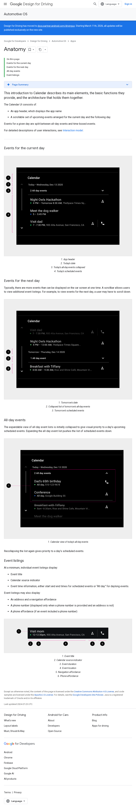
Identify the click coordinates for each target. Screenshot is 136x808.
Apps (73, 41)
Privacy (18, 792)
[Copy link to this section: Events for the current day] (47, 148)
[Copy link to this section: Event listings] (27, 561)
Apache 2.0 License (43, 695)
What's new (10, 720)
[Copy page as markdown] (40, 49)
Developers (54, 725)
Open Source (55, 731)
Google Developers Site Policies (88, 695)
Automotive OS (15, 14)
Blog (94, 720)
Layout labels (11, 725)
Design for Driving (38, 4)
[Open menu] (5, 4)
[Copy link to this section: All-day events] (29, 420)
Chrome (8, 757)
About (51, 720)
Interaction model (73, 130)
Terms (7, 792)
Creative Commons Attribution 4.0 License (94, 691)
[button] (68, 84)
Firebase (8, 763)
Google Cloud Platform (16, 768)
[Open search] (95, 4)
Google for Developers (15, 41)
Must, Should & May (14, 731)
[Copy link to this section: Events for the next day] (43, 281)
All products (10, 778)
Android (8, 752)
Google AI (9, 773)
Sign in (128, 4)
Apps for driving (100, 725)
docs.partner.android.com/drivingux (56, 26)
